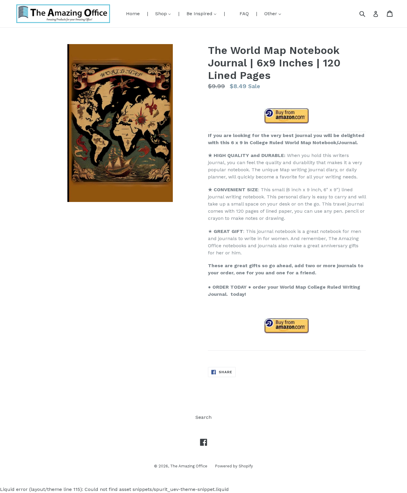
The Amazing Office (188, 466)
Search (203, 417)
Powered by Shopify (234, 466)
